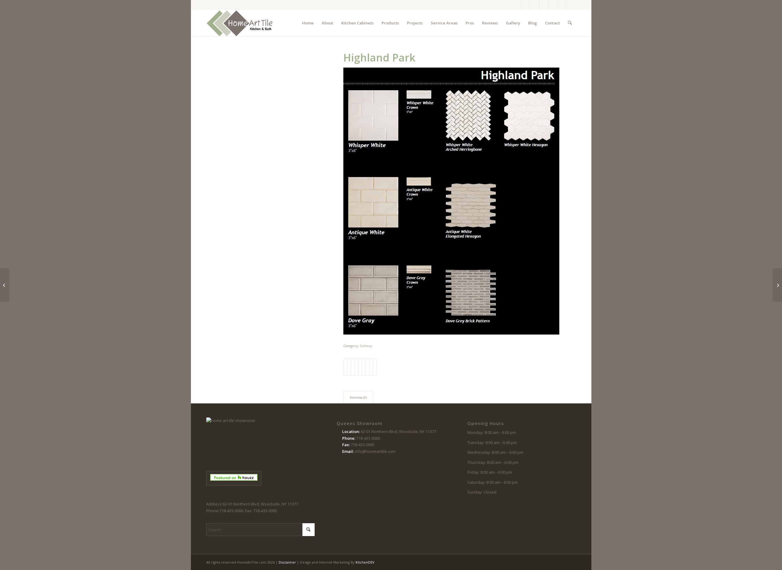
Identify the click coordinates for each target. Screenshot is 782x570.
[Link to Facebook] (516, 4)
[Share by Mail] (374, 367)
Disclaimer (287, 562)
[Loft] (4, 285)
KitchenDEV (365, 562)
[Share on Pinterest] (356, 367)
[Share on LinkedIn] (360, 367)
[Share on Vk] (367, 367)
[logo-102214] (239, 22)
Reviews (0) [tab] (358, 397)
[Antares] (777, 285)
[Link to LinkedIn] (571, 4)
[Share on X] (349, 367)
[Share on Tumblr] (363, 367)
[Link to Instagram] (525, 4)
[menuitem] (308, 22)
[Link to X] (534, 4)
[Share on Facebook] (345, 367)
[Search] (570, 22)
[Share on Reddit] (371, 367)
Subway (366, 345)
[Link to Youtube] (553, 4)
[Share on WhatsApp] (352, 367)
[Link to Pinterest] (543, 4)
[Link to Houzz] (562, 4)
